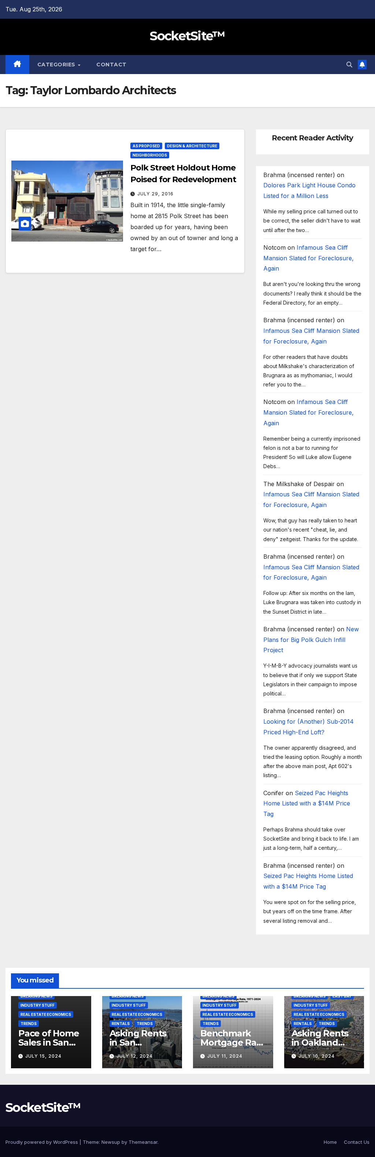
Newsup (110, 1142)
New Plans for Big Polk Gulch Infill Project (311, 639)
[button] (349, 64)
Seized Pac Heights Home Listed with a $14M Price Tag (306, 803)
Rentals (121, 1023)
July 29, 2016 (155, 193)
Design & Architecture (192, 146)
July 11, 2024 (224, 1056)
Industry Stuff (38, 1005)
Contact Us (357, 1142)
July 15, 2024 (43, 1056)
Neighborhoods (150, 155)
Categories (57, 64)
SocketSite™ (187, 36)
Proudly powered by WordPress (42, 1142)
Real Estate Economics (46, 1014)
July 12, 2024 (134, 1056)
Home (330, 1142)
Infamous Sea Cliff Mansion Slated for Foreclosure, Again (308, 258)
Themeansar (143, 1142)
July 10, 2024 (316, 1056)
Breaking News (36, 996)
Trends (29, 1023)
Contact (111, 64)
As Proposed (146, 146)
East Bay (342, 996)
